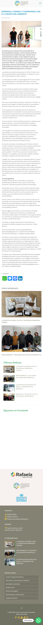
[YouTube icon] (22, 617)
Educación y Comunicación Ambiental (17, 580)
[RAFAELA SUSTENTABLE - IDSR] (21, 3)
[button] (38, 620)
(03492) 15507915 (12, 517)
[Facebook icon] (16, 617)
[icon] (24, 617)
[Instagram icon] (19, 617)
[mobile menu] (40, 3)
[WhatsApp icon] (27, 617)
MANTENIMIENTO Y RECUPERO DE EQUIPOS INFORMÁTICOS (21, 355)
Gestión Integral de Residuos (15, 577)
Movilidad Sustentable (13, 584)
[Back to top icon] (21, 608)
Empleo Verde (10, 587)
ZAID (25, 614)
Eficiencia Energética (12, 591)
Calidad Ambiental (11, 598)
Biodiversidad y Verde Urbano (15, 594)
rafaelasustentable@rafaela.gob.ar (17, 519)
